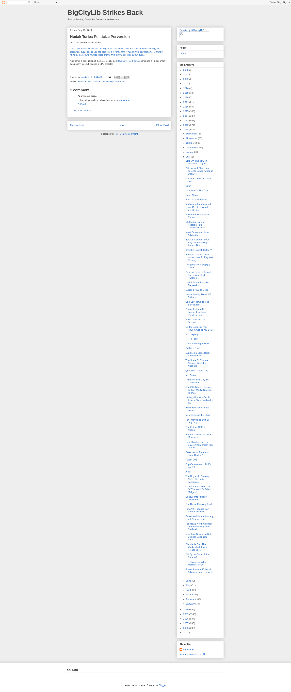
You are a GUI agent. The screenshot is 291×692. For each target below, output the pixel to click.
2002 (186, 632)
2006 (186, 628)
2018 (186, 97)
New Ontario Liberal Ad (197, 415)
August (190, 152)
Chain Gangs (107, 81)
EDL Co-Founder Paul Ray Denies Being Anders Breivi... (197, 242)
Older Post (162, 125)
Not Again (190, 375)
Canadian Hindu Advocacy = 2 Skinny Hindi (199, 517)
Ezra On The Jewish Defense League (196, 162)
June (189, 580)
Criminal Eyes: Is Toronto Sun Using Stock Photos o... (198, 275)
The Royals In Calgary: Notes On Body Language (197, 479)
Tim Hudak (120, 81)
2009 (186, 614)
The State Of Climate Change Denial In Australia (196, 363)
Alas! (188, 471)
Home (120, 125)
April (188, 590)
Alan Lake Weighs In (196, 199)
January (190, 603)
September (192, 147)
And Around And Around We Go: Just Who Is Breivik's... (198, 207)
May (188, 585)
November (192, 138)
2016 (186, 106)
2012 (186, 125)
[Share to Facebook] (125, 77)
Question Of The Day (196, 370)
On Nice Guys (192, 348)
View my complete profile (193, 654)
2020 (186, 88)
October (190, 143)
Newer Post (77, 125)
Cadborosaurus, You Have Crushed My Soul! (199, 328)
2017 (186, 102)
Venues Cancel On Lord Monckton (198, 436)
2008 (186, 618)
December (192, 133)
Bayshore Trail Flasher (128, 61)
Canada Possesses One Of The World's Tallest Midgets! (198, 489)
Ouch (188, 185)
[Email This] (115, 77)
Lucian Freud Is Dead (196, 289)
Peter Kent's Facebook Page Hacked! (197, 453)
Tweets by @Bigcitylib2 (192, 30)
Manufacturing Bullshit (197, 343)
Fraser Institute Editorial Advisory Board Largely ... (199, 572)
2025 (186, 70)
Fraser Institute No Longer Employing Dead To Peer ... (196, 312)
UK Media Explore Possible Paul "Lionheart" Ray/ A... (197, 225)
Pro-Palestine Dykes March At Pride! (196, 563)
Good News (191, 195)
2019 (186, 92)
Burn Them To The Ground (195, 321)
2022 (186, 79)
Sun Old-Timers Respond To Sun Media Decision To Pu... (198, 390)
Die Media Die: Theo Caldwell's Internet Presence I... (196, 547)
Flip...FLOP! (191, 339)
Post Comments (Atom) (126, 134)
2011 (186, 129)
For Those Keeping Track (199, 504)
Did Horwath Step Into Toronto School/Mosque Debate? (199, 171)
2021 (186, 83)
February (191, 599)
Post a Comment (82, 110)
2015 (186, 111)
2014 (186, 116)
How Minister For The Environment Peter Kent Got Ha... (199, 445)
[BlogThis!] (118, 77)
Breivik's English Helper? (198, 250)
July (188, 156)
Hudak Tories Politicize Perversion (197, 284)
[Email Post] (109, 77)
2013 (186, 120)
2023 (186, 74)
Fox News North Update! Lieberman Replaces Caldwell (198, 526)
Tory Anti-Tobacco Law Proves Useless (197, 510)
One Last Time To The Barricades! (197, 303)
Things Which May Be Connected (197, 381)
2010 (186, 609)
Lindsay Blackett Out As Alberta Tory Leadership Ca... (199, 400)
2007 (186, 623)
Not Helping (191, 334)
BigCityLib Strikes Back (105, 12)
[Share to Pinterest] (128, 77)
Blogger (162, 685)
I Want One (191, 459)
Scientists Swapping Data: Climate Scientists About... (199, 537)
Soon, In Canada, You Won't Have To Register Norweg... (199, 257)
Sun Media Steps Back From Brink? (197, 354)
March (189, 594)
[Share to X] (121, 77)
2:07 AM (82, 104)
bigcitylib (85, 77)
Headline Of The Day (196, 190)
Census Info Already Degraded (196, 498)
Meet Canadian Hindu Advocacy (197, 233)
